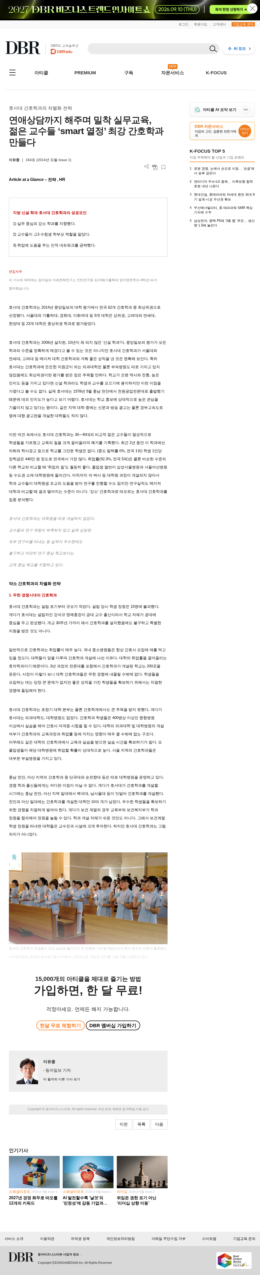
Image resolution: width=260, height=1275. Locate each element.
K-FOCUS (216, 72)
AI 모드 (240, 48)
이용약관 (47, 1239)
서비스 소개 (14, 1239)
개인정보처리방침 (120, 1239)
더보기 (146, 166)
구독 (128, 72)
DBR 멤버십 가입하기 (112, 1025)
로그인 (183, 24)
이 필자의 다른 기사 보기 (61, 1079)
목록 (141, 1124)
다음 (159, 1124)
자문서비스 (172, 72)
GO (246, 109)
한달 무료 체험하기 (60, 1025)
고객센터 (219, 24)
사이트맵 (209, 1239)
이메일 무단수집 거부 (169, 1239)
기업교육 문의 (243, 24)
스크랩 (163, 167)
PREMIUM (85, 72)
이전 (124, 1124)
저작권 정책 (80, 1239)
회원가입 (200, 24)
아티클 (41, 72)
